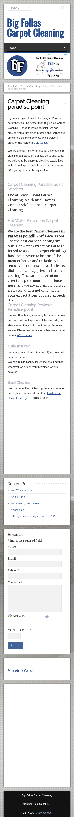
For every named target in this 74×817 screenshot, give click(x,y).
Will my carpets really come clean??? (33, 516)
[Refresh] (47, 616)
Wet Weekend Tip (21, 490)
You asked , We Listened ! (26, 503)
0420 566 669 (44, 812)
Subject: (14, 570)
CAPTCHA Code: (19, 630)
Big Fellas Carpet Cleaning (35, 27)
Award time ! (18, 509)
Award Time (18, 496)
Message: (15, 582)
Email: (13, 558)
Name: (13, 546)
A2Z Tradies (24, 335)
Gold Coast (40, 142)
